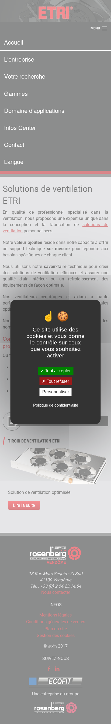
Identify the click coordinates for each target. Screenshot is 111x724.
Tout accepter (57, 370)
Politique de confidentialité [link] (55, 405)
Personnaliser (55, 392)
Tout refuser (57, 381)
